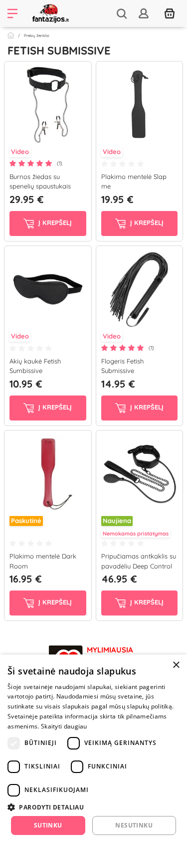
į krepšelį (54, 222)
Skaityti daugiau (64, 726)
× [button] (176, 665)
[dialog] (93, 749)
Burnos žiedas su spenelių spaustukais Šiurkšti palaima (40, 186)
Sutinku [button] (48, 825)
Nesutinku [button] (134, 825)
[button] (93, 807)
